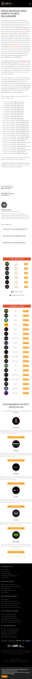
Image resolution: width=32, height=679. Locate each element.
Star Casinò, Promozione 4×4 (7, 635)
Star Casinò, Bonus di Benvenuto (8, 616)
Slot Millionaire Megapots (7, 573)
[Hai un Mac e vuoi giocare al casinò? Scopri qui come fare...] (12, 291)
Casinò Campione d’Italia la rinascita (9, 618)
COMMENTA (25, 311)
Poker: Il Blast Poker (5, 588)
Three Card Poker (5, 592)
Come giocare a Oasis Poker (7, 590)
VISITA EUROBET (16, 483)
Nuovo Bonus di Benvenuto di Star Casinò (10, 622)
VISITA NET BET (16, 506)
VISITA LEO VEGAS (16, 437)
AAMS (17, 46)
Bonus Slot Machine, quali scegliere (9, 601)
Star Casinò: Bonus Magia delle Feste (9, 631)
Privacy (21, 667)
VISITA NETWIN (16, 528)
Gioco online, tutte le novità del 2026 (9, 605)
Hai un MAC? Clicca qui (18, 291)
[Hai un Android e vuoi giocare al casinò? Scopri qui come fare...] (10, 295)
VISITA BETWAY (16, 460)
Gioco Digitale (24, 29)
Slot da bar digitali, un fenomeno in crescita (11, 607)
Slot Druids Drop (4, 569)
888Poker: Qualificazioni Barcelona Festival (10, 586)
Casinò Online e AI (5, 599)
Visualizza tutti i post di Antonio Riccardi (10, 211)
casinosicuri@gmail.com (23, 661)
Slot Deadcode (4, 577)
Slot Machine (22, 63)
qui (20, 546)
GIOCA (26, 264)
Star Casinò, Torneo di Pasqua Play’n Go (10, 629)
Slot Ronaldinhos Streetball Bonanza (9, 575)
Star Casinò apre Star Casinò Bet (8, 614)
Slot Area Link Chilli (5, 571)
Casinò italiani (12, 46)
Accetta (4, 676)
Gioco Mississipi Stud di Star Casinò (9, 584)
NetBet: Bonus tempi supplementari (9, 633)
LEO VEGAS (16, 285)
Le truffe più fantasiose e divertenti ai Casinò (11, 620)
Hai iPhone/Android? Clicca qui (17, 295)
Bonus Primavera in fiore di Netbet (9, 637)
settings (12, 673)
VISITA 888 (16, 552)
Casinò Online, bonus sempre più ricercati (10, 603)
